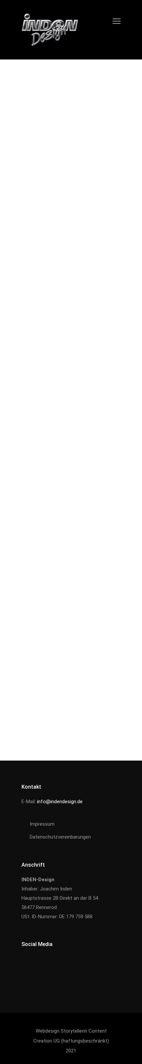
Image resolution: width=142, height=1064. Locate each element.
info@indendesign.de (60, 802)
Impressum (42, 824)
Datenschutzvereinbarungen (60, 837)
